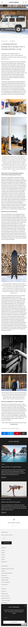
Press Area (3, 591)
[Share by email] (23, 433)
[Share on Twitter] (11, 433)
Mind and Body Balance (10, 502)
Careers (3, 555)
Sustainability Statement (6, 573)
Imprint (3, 557)
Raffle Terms (4, 575)
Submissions (4, 561)
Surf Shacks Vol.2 (14, 424)
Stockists (3, 571)
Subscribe (14, 622)
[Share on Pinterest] (17, 433)
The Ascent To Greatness (11, 467)
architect (12, 41)
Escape (3, 464)
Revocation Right (5, 577)
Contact (3, 552)
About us (3, 550)
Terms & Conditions (5, 582)
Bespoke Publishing (5, 598)
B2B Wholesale (4, 593)
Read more (3, 477)
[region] (14, 521)
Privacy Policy (4, 584)
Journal (3, 559)
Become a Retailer (5, 596)
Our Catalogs (4, 602)
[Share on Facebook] (4, 433)
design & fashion (6, 499)
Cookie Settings (4, 580)
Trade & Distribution (5, 600)
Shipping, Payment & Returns (7, 568)
